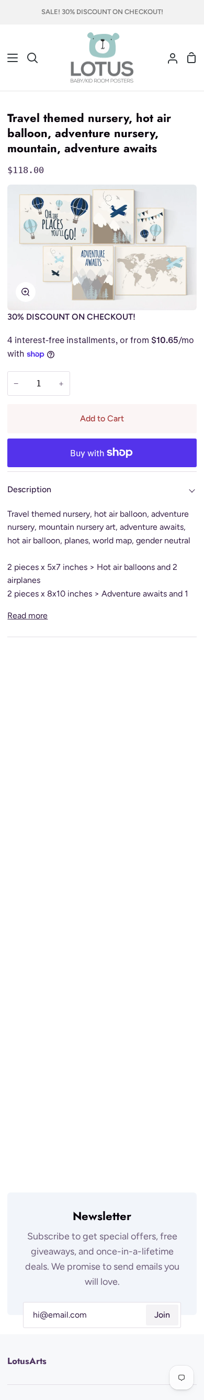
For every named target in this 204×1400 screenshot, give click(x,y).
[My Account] (168, 58)
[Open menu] (9, 58)
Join (162, 1315)
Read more (27, 615)
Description (29, 489)
